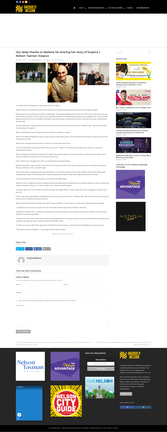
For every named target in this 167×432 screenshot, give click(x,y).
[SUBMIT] (149, 53)
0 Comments (58, 60)
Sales (48, 60)
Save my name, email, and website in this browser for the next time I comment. (47, 300)
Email (65, 284)
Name (18, 284)
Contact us (126, 394)
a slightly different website (110, 428)
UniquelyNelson (36, 60)
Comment (20, 305)
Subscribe (101, 369)
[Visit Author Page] (21, 260)
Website (19, 292)
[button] (20, 248)
